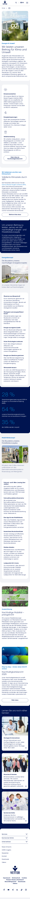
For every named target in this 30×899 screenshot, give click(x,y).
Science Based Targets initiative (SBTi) (14, 184)
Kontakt (4, 856)
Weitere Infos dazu (15, 214)
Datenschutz (16, 878)
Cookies (24, 878)
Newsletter (5, 853)
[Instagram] (26, 890)
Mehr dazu (15, 700)
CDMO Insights (6, 850)
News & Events (6, 847)
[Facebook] (4, 890)
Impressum (6, 878)
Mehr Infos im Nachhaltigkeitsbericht (15, 158)
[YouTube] (8, 890)
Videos (4, 862)
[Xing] (13, 890)
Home (3, 8)
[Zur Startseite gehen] (5, 3)
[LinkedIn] (17, 890)
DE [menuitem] (23, 2)
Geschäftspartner (10, 881)
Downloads (5, 859)
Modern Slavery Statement (15, 879)
